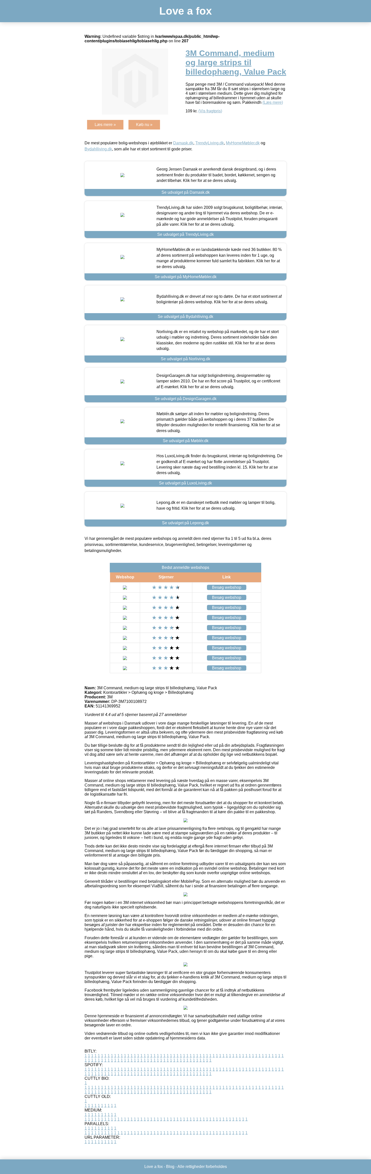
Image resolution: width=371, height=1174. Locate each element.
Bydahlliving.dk (98, 149)
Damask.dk (183, 143)
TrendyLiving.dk (209, 143)
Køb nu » (144, 124)
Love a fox (185, 11)
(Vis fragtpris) (210, 111)
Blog (170, 1166)
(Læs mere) (272, 102)
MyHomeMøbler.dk (243, 143)
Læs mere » (105, 124)
